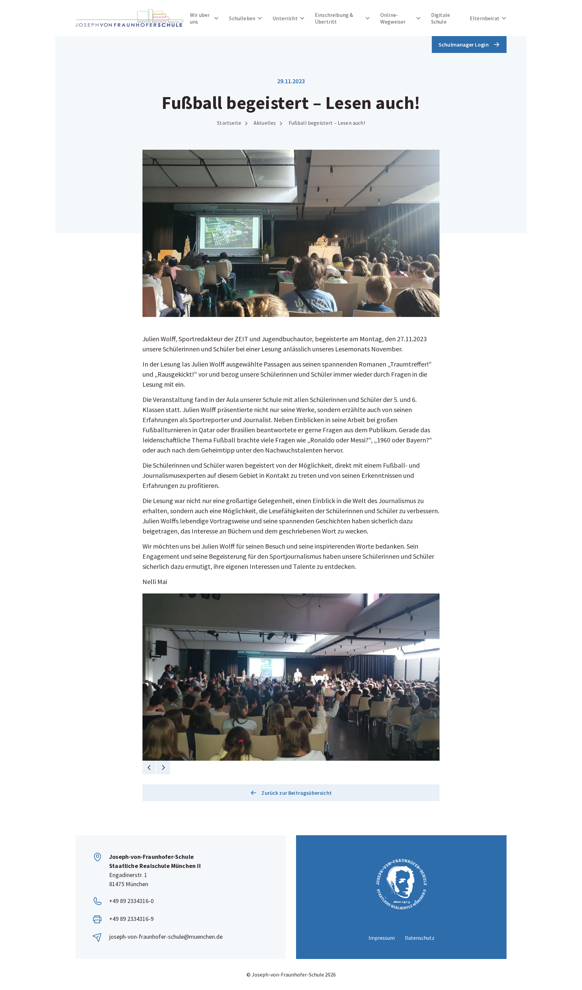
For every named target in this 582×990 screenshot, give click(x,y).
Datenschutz (419, 937)
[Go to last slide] (149, 767)
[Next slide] (163, 767)
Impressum (381, 937)
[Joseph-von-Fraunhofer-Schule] (129, 18)
